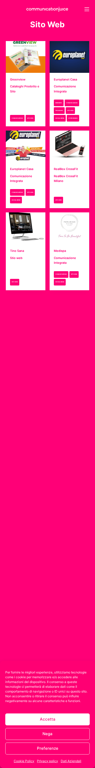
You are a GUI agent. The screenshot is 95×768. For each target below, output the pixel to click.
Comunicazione (17, 118)
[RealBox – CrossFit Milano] (69, 144)
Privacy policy (47, 761)
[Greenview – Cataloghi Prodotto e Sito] (25, 55)
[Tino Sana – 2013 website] (25, 226)
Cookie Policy (24, 761)
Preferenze (47, 748)
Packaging (59, 110)
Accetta (47, 719)
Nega (47, 733)
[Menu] (86, 9)
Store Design (73, 118)
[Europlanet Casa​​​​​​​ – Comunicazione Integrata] (25, 144)
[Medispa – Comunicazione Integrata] (69, 226)
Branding (58, 103)
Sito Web (30, 118)
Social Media (59, 118)
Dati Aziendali (71, 761)
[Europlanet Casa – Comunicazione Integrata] (69, 55)
